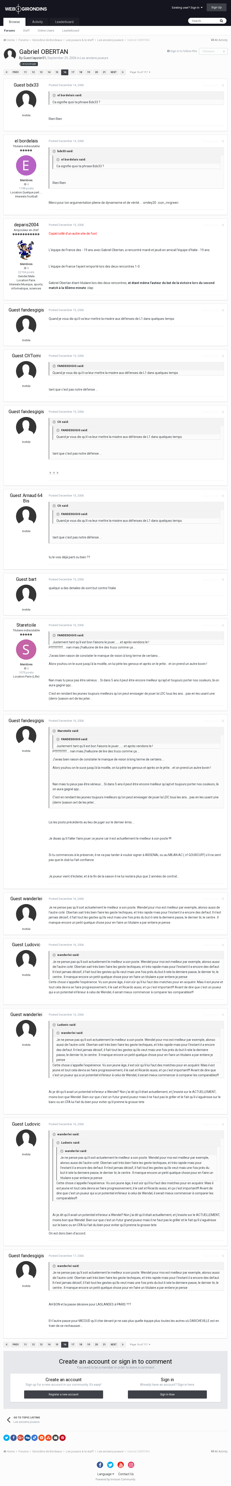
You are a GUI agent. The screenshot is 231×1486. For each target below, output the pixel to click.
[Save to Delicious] (34, 1438)
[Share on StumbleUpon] (48, 1438)
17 (72, 72)
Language (104, 1474)
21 (104, 72)
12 (33, 72)
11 (25, 72)
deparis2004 (26, 224)
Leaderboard (70, 30)
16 (64, 72)
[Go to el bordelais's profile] (26, 165)
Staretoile (26, 625)
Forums (9, 30)
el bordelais (26, 141)
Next (114, 72)
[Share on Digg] (27, 1438)
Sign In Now (167, 1394)
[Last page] (123, 72)
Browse (14, 22)
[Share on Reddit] (41, 1438)
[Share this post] (223, 85)
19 (88, 72)
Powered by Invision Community (115, 1479)
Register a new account (64, 1394)
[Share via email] (55, 1438)
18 (80, 72)
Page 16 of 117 (139, 72)
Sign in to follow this (183, 51)
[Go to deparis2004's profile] (26, 249)
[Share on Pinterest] (62, 1438)
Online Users (46, 30)
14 (49, 72)
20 (96, 72)
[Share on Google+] (20, 1438)
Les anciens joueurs (94, 58)
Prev (16, 72)
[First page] (6, 72)
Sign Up (216, 7)
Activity (37, 22)
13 (41, 72)
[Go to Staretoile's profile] (26, 649)
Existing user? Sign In (186, 7)
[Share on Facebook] (13, 1438)
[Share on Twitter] (6, 1438)
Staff (26, 30)
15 (56, 72)
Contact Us (126, 1474)
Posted (66, 85)
